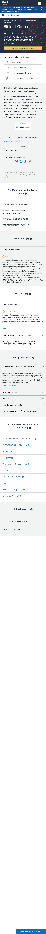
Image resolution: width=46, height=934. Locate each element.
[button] (40, 3)
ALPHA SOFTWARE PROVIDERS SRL (18, 438)
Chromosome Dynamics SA (15, 464)
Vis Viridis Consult (11, 496)
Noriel (5, 483)
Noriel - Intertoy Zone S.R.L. (15, 489)
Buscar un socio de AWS (13, 20)
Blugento (7, 451)
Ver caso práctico (8, 386)
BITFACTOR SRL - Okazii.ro (15, 445)
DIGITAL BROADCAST (12, 477)
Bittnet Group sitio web (12, 141)
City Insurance (9, 470)
